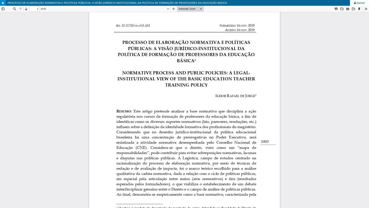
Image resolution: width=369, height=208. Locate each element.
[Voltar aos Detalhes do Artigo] (3, 3)
